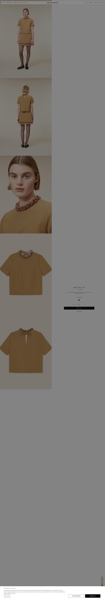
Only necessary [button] (76, 596)
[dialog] (52, 592)
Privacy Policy (7, 595)
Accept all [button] (93, 596)
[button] (35, 597)
